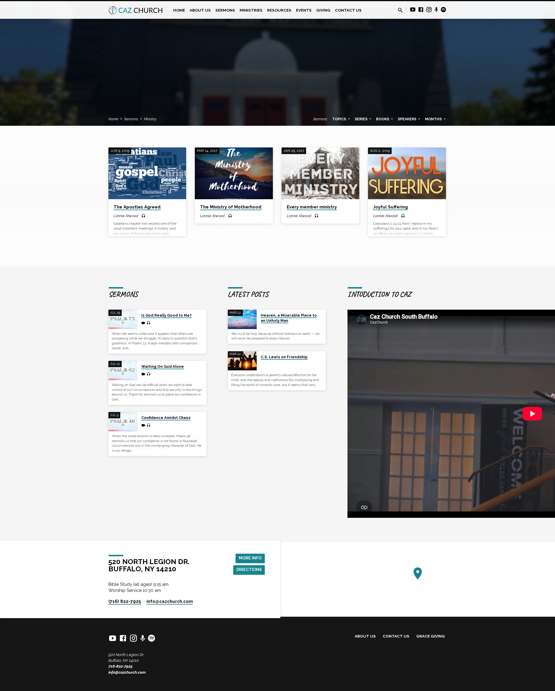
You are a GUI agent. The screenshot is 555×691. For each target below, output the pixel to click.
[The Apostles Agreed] (147, 173)
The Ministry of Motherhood (231, 207)
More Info (250, 558)
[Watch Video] (143, 323)
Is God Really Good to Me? (166, 315)
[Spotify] (443, 9)
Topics (339, 119)
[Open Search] (400, 10)
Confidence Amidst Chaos (165, 417)
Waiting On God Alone (162, 366)
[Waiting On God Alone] (122, 370)
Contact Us (348, 10)
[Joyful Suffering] (407, 173)
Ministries (251, 10)
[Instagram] (429, 9)
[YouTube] (413, 9)
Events (304, 10)
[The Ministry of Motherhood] (234, 173)
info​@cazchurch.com (170, 601)
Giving (323, 10)
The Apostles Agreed (137, 207)
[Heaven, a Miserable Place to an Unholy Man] (242, 319)
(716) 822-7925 (124, 601)
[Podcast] (436, 9)
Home (179, 10)
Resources (279, 10)
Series (361, 119)
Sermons (225, 10)
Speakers (407, 119)
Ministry (150, 119)
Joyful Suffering (390, 207)
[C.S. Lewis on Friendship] (242, 361)
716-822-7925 (120, 666)
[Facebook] (421, 9)
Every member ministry (312, 207)
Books (383, 119)
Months (434, 119)
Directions (249, 569)
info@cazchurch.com (127, 672)
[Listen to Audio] (143, 216)
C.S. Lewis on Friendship (284, 357)
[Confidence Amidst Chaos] (122, 421)
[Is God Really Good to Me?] (122, 319)
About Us (200, 10)
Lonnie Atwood (126, 216)
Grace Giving (430, 636)
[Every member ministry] (320, 173)
